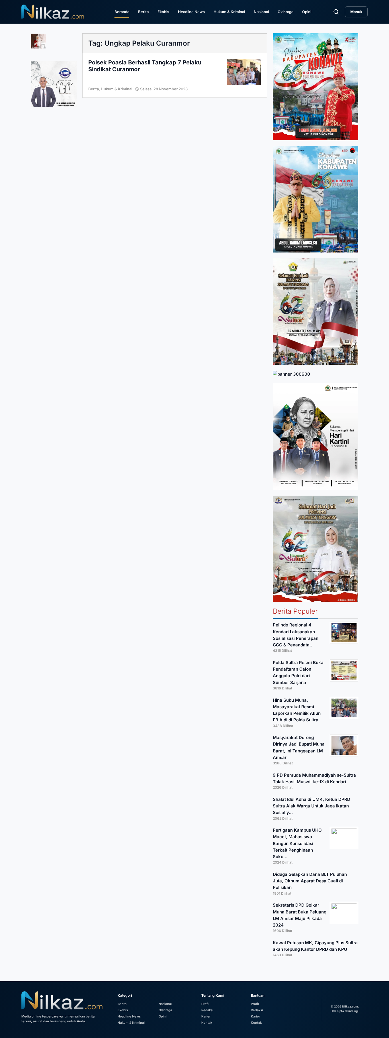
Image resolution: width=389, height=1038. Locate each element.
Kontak (206, 1023)
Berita (143, 11)
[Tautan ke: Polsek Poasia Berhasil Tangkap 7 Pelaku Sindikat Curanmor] (244, 71)
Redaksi (207, 1010)
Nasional (261, 11)
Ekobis (163, 11)
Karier (205, 1016)
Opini (306, 11)
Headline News (191, 11)
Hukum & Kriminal (229, 11)
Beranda (121, 11)
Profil (205, 1004)
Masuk (356, 11)
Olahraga (285, 11)
